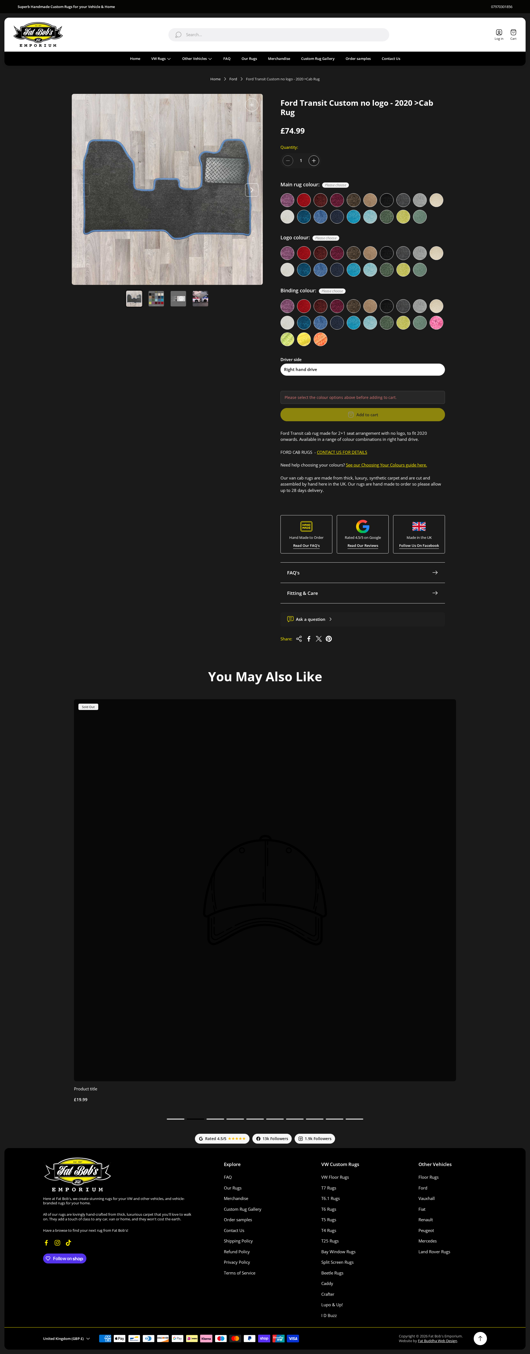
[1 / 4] (134, 299)
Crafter (327, 1294)
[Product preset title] (265, 890)
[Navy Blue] (337, 217)
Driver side (291, 359)
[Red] (304, 200)
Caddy (327, 1283)
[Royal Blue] (320, 217)
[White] (287, 217)
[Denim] (354, 217)
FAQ (228, 1177)
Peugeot (426, 1230)
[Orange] (320, 339)
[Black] (387, 200)
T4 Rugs (328, 1230)
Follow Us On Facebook (419, 545)
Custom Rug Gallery (242, 1209)
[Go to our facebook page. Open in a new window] (46, 1242)
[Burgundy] (320, 200)
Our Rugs (233, 1188)
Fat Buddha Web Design (437, 1340)
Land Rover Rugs (434, 1251)
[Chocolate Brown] (354, 200)
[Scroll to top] (480, 1338)
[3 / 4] (178, 299)
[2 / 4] (156, 299)
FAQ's (293, 572)
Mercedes (427, 1241)
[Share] (299, 638)
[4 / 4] (200, 299)
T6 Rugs (328, 1209)
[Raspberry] (337, 200)
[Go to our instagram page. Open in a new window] (57, 1242)
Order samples (238, 1219)
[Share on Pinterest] (328, 638)
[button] (175, 1119)
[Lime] (287, 339)
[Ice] (370, 217)
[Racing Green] (387, 217)
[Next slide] (251, 190)
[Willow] (420, 217)
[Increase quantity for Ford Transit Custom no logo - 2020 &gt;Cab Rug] (314, 160)
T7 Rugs (328, 1188)
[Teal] (304, 217)
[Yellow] (304, 339)
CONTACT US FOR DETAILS (342, 452)
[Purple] (287, 200)
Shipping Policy (238, 1241)
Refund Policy (237, 1251)
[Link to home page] (77, 1174)
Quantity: (289, 147)
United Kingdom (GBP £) (63, 1338)
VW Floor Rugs (335, 1177)
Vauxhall (426, 1198)
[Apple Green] (403, 217)
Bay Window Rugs (338, 1251)
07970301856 (501, 6)
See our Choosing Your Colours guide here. (386, 465)
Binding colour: (311, 291)
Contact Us (234, 1230)
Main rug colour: (313, 185)
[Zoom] (251, 105)
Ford (233, 79)
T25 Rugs (330, 1241)
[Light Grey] (420, 200)
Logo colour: (308, 238)
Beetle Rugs (332, 1273)
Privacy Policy (237, 1262)
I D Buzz (329, 1315)
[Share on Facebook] (309, 638)
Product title (85, 1088)
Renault (425, 1219)
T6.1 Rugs (330, 1198)
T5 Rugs (328, 1219)
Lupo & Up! (332, 1304)
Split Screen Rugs (337, 1262)
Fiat (421, 1209)
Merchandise (236, 1198)
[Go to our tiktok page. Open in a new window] (68, 1242)
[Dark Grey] (403, 200)
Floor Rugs (428, 1177)
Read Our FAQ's (306, 545)
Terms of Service (239, 1273)
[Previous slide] (82, 190)
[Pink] (436, 323)
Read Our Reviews (363, 545)
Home (215, 79)
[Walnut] (370, 200)
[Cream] (436, 200)
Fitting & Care (302, 593)
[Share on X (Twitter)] (319, 638)
